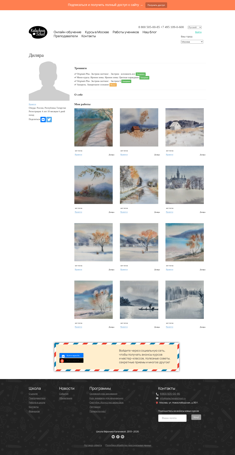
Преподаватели (66, 36)
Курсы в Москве (97, 32)
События (63, 393)
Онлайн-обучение (67, 32)
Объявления (65, 398)
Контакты (89, 36)
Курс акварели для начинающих (106, 398)
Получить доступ (156, 5)
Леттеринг (95, 406)
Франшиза (34, 411)
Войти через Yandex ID (75, 360)
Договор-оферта (93, 445)
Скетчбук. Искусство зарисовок (107, 402)
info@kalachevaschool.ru (173, 398)
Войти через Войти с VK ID (75, 355)
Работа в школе (37, 402)
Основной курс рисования (103, 393)
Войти (198, 32)
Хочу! (196, 417)
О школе (33, 393)
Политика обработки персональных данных (128, 445)
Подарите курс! (98, 411)
